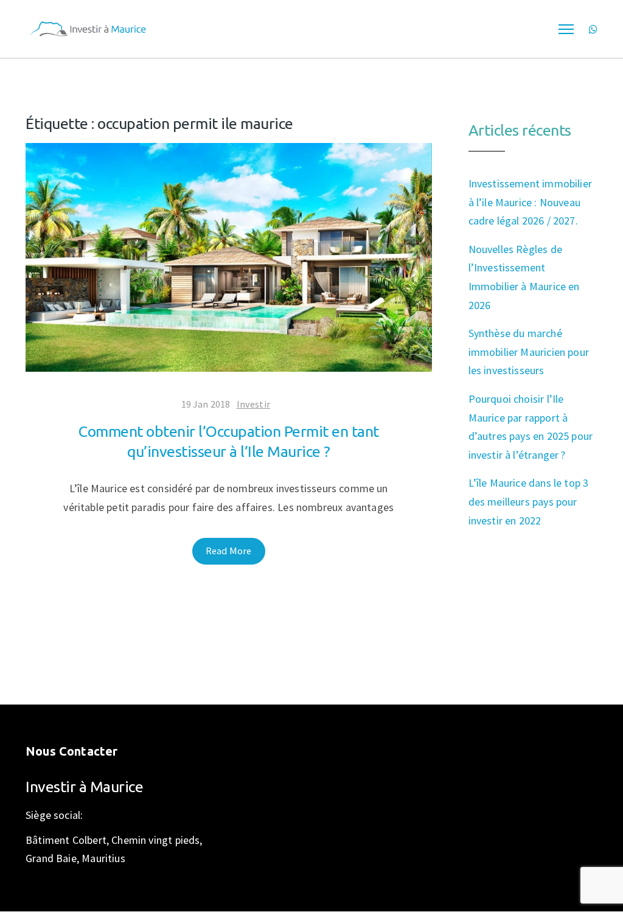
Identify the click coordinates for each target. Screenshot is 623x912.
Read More (229, 551)
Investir (253, 404)
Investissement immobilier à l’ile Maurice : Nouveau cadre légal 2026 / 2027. (530, 202)
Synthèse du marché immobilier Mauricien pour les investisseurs (529, 351)
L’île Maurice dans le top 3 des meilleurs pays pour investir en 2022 (528, 501)
